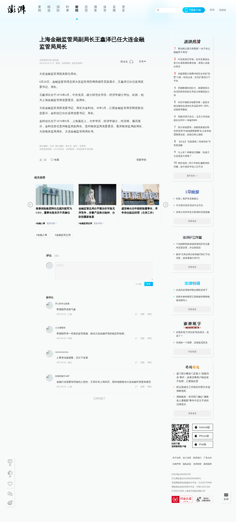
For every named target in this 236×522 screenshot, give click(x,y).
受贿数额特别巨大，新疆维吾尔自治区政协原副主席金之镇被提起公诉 (192, 91)
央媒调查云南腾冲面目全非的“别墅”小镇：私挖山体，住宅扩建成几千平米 (192, 77)
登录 (212, 9)
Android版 (204, 427)
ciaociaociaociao (61, 352)
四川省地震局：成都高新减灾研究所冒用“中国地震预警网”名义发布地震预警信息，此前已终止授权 (192, 131)
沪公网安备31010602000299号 (186, 478)
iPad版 (202, 444)
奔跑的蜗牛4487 (62, 376)
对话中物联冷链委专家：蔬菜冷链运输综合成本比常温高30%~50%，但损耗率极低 (192, 106)
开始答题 (192, 351)
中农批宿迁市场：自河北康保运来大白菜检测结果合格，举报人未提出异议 (192, 63)
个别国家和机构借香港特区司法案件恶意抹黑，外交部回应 (193, 246)
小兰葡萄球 (60, 328)
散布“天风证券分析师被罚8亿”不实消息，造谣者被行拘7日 (193, 256)
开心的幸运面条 (62, 303)
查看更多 (192, 221)
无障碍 (222, 10)
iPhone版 (204, 435)
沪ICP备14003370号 (181, 474)
